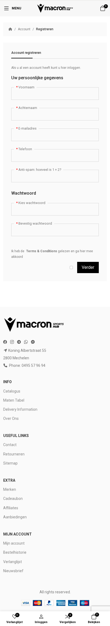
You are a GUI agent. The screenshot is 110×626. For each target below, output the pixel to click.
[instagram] (12, 342)
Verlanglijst (12, 562)
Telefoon (25, 149)
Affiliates (10, 508)
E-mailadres (27, 128)
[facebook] (6, 342)
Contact (10, 445)
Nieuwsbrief (13, 571)
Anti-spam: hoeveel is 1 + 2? (39, 170)
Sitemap (10, 463)
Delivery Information (20, 409)
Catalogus (11, 391)
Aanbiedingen (15, 517)
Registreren (44, 29)
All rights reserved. (55, 592)
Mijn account (14, 543)
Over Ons (11, 418)
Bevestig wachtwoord (35, 223)
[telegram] (18, 342)
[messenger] (32, 342)
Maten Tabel (13, 400)
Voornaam (26, 87)
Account (24, 29)
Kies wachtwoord (31, 203)
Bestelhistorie (14, 552)
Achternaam (27, 108)
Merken (9, 489)
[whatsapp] (25, 342)
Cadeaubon (13, 498)
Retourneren (14, 454)
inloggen (73, 68)
